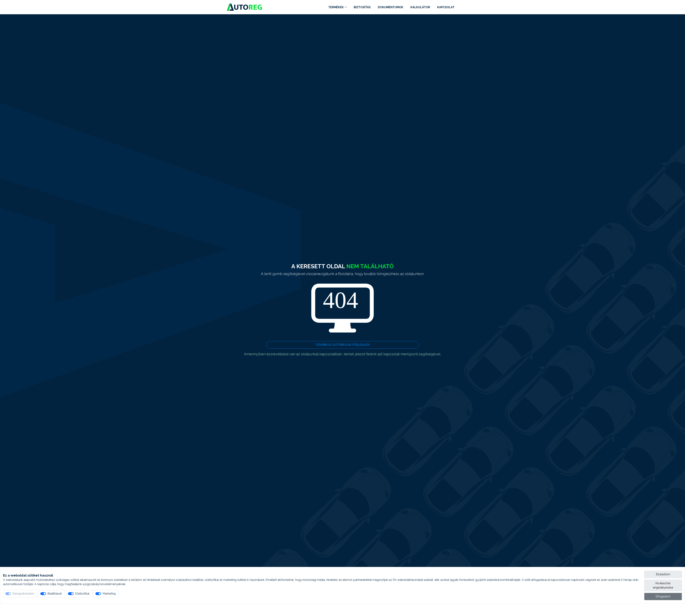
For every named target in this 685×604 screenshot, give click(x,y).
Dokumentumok (390, 7)
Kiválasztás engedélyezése (663, 585)
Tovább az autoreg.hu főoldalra (343, 344)
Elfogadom (663, 596)
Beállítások (54, 593)
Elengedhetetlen (23, 593)
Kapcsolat (446, 7)
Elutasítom (663, 574)
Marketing (109, 593)
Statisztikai (82, 593)
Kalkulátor (420, 7)
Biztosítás (362, 7)
